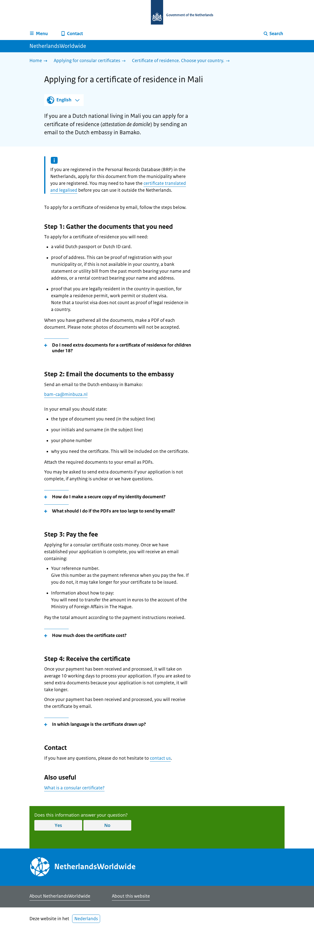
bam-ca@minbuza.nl (66, 394)
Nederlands (86, 919)
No (107, 825)
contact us (160, 758)
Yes (58, 825)
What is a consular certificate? (74, 788)
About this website (131, 896)
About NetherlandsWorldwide (59, 896)
